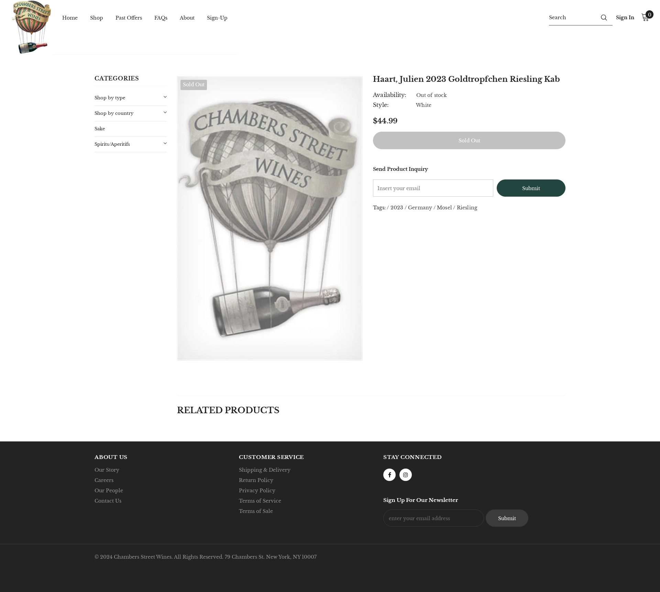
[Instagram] (405, 475)
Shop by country (114, 113)
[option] (270, 218)
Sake (100, 129)
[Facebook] (389, 475)
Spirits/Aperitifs (112, 144)
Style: (381, 104)
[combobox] (572, 17)
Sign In (625, 17)
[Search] (604, 17)
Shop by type (110, 98)
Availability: (390, 94)
